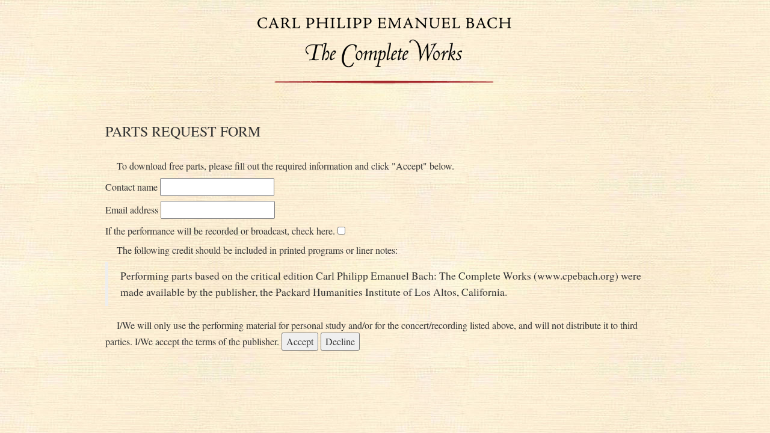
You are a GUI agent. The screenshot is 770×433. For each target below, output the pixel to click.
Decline (340, 341)
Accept (299, 341)
